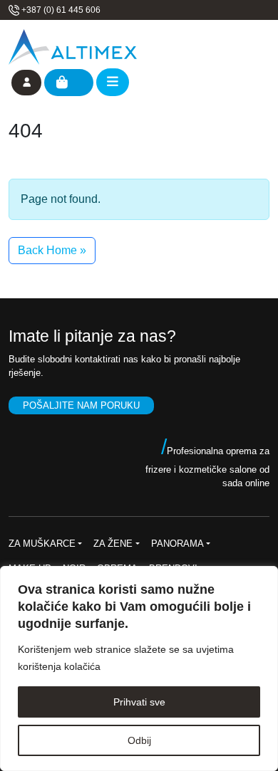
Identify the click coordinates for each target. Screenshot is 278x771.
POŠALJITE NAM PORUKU (81, 405)
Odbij (139, 740)
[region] (139, 668)
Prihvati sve (139, 702)
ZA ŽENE (113, 543)
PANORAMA (177, 543)
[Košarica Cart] (68, 82)
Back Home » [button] (52, 250)
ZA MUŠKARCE (42, 543)
